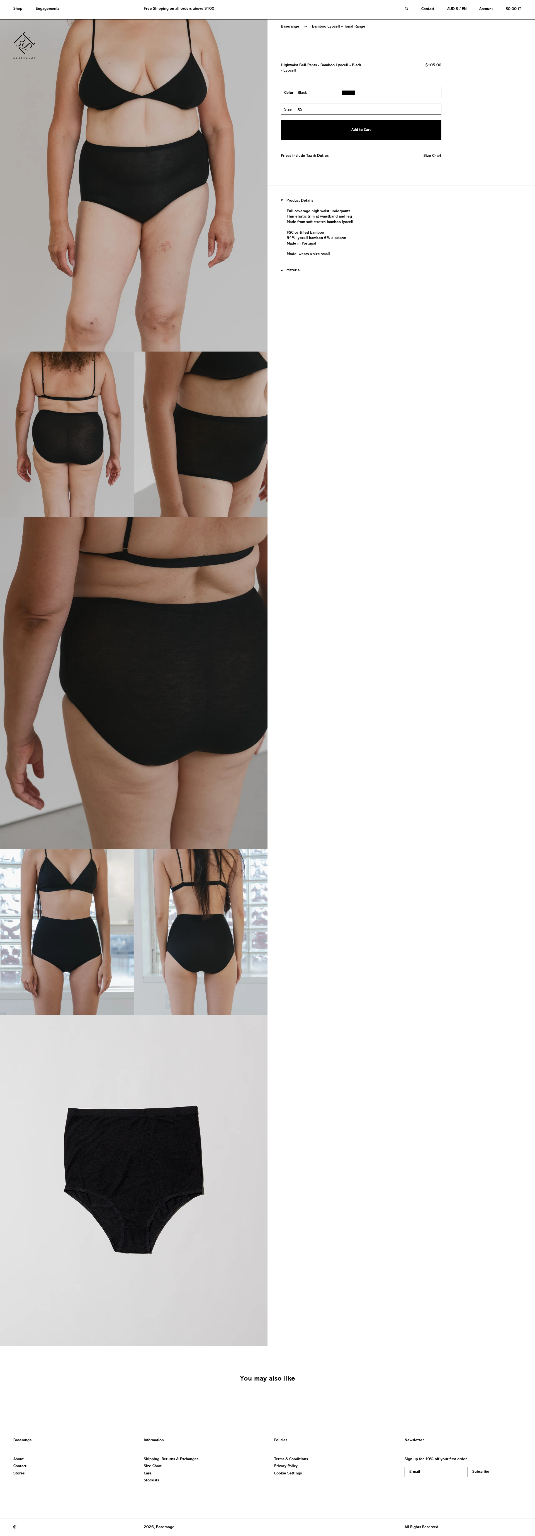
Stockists (151, 1480)
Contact (19, 1466)
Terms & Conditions (291, 1459)
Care (148, 1473)
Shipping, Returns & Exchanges (171, 1459)
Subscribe (480, 1472)
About (18, 1459)
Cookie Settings (288, 1473)
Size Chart (432, 156)
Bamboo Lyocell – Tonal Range (338, 26)
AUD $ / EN (457, 9)
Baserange (290, 26)
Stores (19, 1473)
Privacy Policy (286, 1466)
